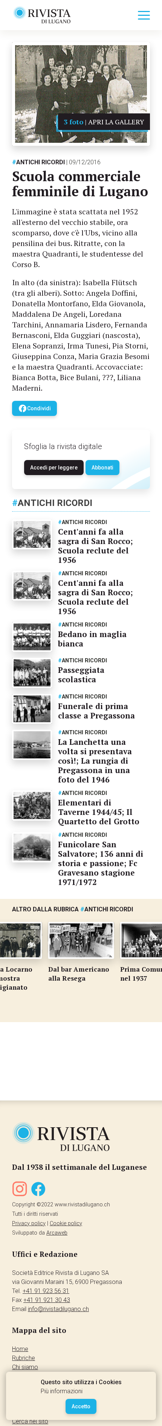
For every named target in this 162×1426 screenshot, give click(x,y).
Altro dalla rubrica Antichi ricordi (72, 909)
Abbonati (102, 468)
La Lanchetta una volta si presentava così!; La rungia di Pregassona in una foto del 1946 (95, 761)
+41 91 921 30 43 (46, 1300)
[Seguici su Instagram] (19, 1190)
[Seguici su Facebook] (38, 1190)
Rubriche (23, 1358)
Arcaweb (56, 1233)
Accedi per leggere (54, 468)
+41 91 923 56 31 (46, 1291)
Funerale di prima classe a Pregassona (96, 711)
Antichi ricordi (38, 162)
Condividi (34, 408)
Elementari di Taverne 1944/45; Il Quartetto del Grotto (98, 812)
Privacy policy (29, 1223)
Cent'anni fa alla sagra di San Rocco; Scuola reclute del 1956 (95, 545)
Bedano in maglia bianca (92, 639)
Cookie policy (66, 1223)
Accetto (81, 1406)
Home (20, 1349)
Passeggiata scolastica (81, 675)
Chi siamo (25, 1367)
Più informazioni (62, 1391)
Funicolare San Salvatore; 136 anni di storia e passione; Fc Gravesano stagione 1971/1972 (100, 863)
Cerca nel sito (30, 1421)
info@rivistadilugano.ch (58, 1309)
